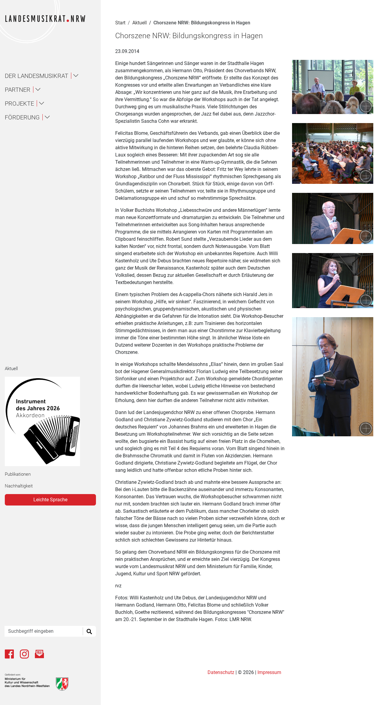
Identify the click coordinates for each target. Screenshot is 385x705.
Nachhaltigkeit (19, 486)
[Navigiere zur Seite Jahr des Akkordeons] (48, 421)
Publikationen (18, 474)
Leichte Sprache (50, 499)
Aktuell (11, 368)
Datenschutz (222, 672)
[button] (53, 75)
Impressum (269, 672)
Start (120, 23)
